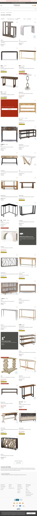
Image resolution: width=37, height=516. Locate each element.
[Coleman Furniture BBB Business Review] (18, 500)
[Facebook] (14, 503)
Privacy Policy (13, 514)
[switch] (15, 19)
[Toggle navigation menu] (1, 5)
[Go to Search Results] (35, 9)
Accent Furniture (3, 12)
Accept (31, 513)
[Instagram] (17, 503)
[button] (32, 5)
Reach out (2, 344)
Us (10, 486)
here (24, 514)
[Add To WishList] (17, 22)
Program (19, 486)
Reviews (28, 495)
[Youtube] (20, 503)
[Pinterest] (23, 503)
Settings (3, 486)
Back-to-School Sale (21, 95)
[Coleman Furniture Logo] (17, 5)
